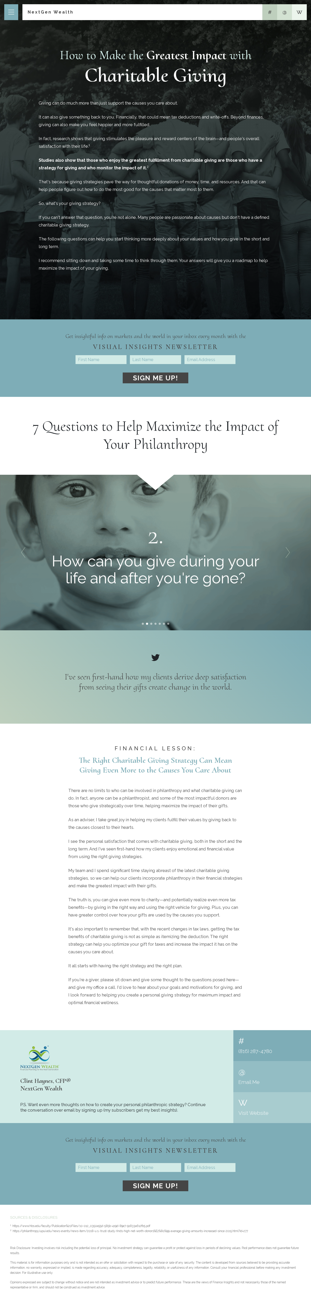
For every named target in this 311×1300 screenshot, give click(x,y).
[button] (23, 552)
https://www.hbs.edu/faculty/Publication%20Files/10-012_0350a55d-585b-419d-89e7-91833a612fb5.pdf (80, 1226)
